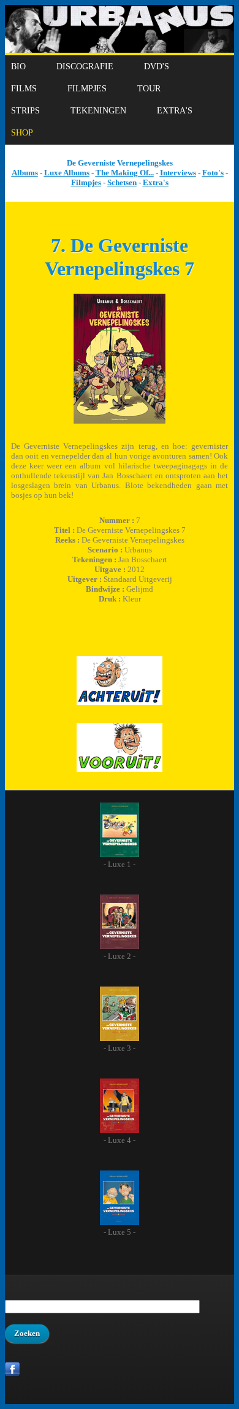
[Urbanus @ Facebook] (12, 1374)
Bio (18, 66)
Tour (149, 88)
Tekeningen (98, 110)
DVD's (156, 66)
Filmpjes (87, 88)
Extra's (174, 110)
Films (24, 88)
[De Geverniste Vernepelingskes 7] (119, 421)
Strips (25, 110)
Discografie (84, 66)
